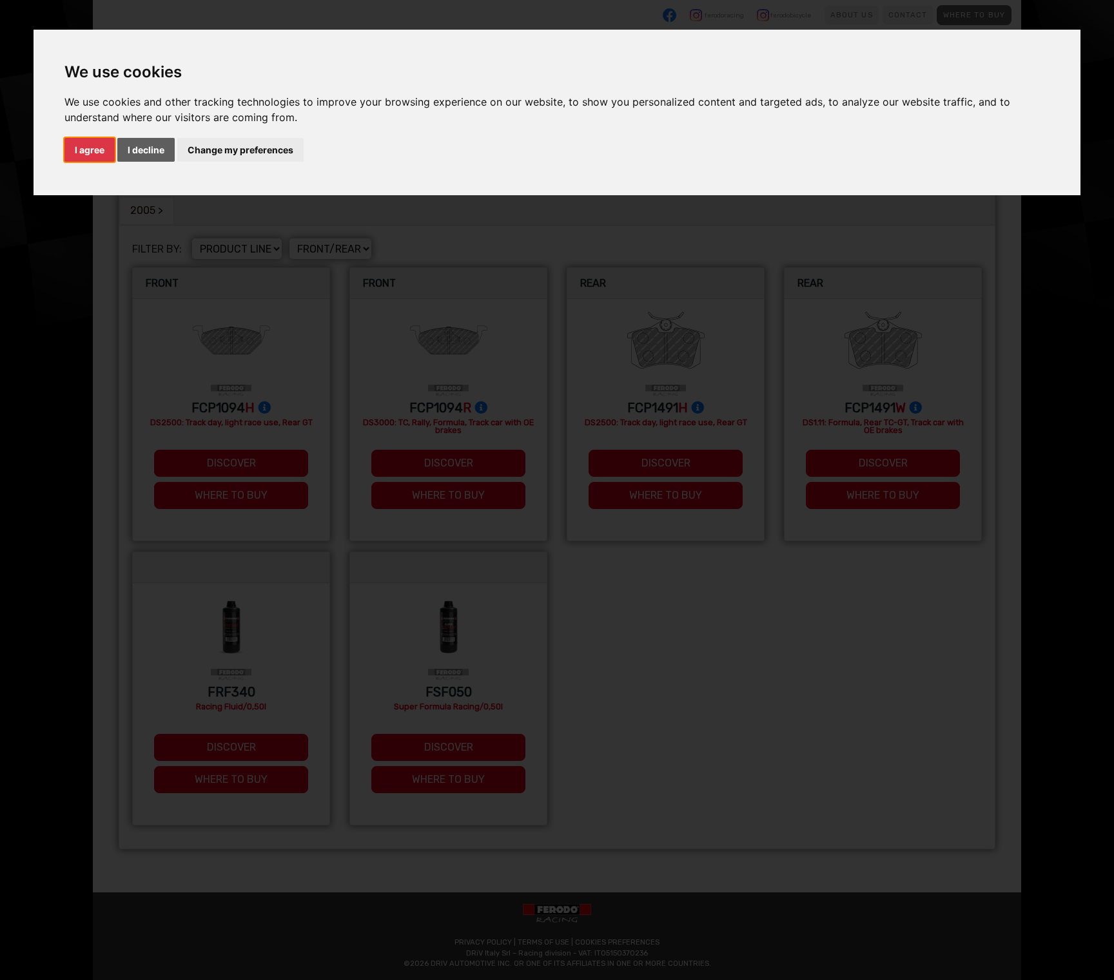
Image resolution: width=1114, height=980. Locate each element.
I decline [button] (146, 149)
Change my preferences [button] (240, 149)
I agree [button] (89, 149)
